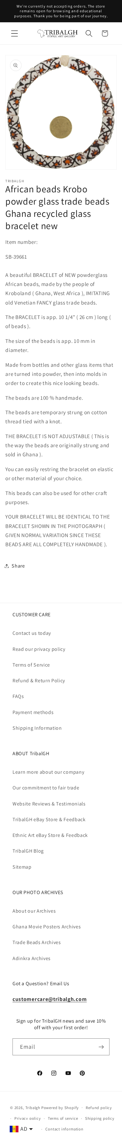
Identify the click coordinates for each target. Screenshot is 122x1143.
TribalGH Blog (28, 851)
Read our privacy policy (39, 649)
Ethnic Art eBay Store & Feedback (50, 835)
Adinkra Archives (32, 958)
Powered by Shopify (60, 1107)
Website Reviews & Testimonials (49, 803)
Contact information (64, 1129)
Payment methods (33, 712)
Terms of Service (31, 665)
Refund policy (99, 1107)
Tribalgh (32, 1107)
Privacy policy (27, 1118)
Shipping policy (99, 1118)
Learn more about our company (48, 772)
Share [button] (18, 566)
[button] (15, 33)
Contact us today (32, 633)
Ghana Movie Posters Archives (47, 926)
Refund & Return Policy (39, 680)
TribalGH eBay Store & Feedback (49, 819)
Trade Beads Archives (37, 942)
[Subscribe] (101, 1046)
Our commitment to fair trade (46, 787)
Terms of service (63, 1118)
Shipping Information (37, 728)
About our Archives (34, 911)
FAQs (18, 696)
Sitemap (22, 867)
